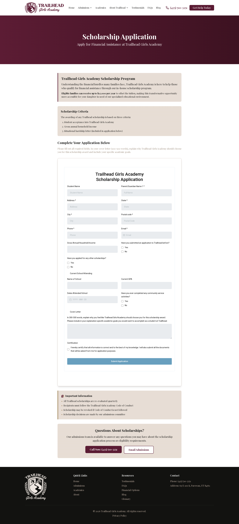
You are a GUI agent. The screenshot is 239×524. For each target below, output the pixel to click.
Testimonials (138, 7)
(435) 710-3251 (184, 481)
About (76, 494)
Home (72, 7)
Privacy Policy (119, 515)
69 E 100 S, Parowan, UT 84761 (195, 485)
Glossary (126, 498)
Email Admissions (139, 449)
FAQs (150, 7)
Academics (100, 7)
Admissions (83, 7)
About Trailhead (117, 7)
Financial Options (130, 490)
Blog (158, 7)
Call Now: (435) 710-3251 (103, 449)
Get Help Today (202, 7)
